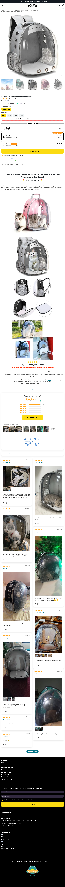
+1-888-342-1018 (7, 826)
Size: (6, 106)
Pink (15, 115)
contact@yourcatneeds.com (11, 823)
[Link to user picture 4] (45, 655)
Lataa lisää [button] (32, 752)
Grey (3, 115)
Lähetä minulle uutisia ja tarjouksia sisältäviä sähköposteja (18, 800)
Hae (2, 762)
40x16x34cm (6, 109)
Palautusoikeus (5, 777)
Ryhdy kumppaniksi (7, 767)
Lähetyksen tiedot (6, 772)
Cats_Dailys (6, 840)
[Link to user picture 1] (16, 476)
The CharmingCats (8, 848)
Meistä (3, 770)
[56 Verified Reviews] (32, 877)
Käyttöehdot (5, 774)
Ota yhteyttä (5, 815)
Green (21, 115)
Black (9, 115)
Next (62, 46)
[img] (6, 460)
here (49, 380)
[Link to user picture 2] (5, 489)
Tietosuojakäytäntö (7, 779)
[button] (5, 99)
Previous (2, 46)
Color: (4, 113)
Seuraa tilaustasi (6, 765)
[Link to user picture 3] (9, 489)
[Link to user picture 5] (50, 655)
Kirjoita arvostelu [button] (32, 417)
